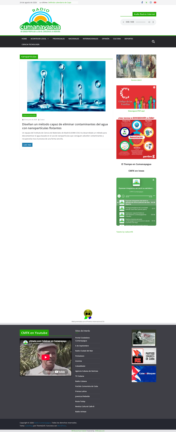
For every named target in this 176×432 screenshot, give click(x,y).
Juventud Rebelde (82, 396)
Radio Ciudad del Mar (84, 351)
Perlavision (79, 356)
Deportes (129, 39)
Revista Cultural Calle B (84, 406)
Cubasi (42, 120)
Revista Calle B (136, 80)
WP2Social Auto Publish (78, 431)
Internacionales (90, 39)
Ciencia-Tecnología (30, 44)
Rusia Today (80, 401)
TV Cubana (79, 376)
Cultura (117, 39)
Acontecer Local (38, 39)
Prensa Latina (81, 391)
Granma (78, 361)
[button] (47, 38)
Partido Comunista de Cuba (86, 386)
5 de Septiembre (82, 346)
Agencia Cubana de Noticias (86, 371)
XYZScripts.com (100, 431)
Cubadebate (80, 366)
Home (24, 39)
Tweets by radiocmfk (124, 232)
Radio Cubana (81, 381)
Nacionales (73, 39)
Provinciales (59, 39)
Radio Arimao (80, 411)
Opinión (105, 39)
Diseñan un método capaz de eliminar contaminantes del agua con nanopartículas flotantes (65, 126)
